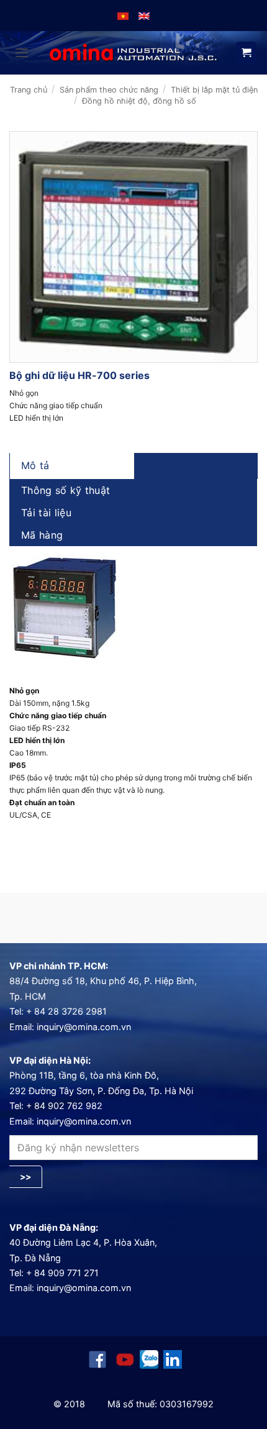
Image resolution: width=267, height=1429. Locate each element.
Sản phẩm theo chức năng (109, 89)
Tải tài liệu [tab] (46, 512)
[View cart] (246, 53)
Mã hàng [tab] (42, 535)
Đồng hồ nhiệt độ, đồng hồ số (139, 101)
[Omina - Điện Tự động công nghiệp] (133, 53)
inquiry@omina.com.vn (84, 1026)
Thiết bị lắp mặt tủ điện (214, 89)
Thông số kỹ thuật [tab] (65, 490)
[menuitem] (123, 15)
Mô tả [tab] (35, 465)
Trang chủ (28, 89)
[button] (21, 52)
